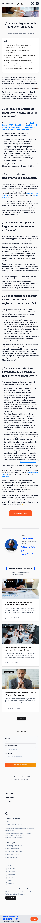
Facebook (12, 874)
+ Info (34, 919)
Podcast (11, 883)
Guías (8, 801)
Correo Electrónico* (11, 745)
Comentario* (8, 753)
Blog (10, 880)
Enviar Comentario (20, 765)
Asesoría (9, 793)
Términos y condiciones (13, 846)
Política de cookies (12, 854)
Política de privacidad (12, 848)
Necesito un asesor (20, 513)
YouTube (11, 872)
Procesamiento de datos (13, 851)
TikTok (10, 877)
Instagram (11, 869)
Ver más (21, 718)
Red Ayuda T (11, 797)
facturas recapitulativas (28, 462)
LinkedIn (11, 866)
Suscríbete (11, 898)
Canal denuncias (11, 857)
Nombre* (7, 738)
